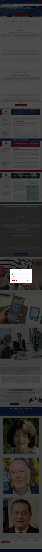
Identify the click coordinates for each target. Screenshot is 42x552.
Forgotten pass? (28, 280)
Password (13, 276)
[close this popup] (32, 268)
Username (13, 272)
